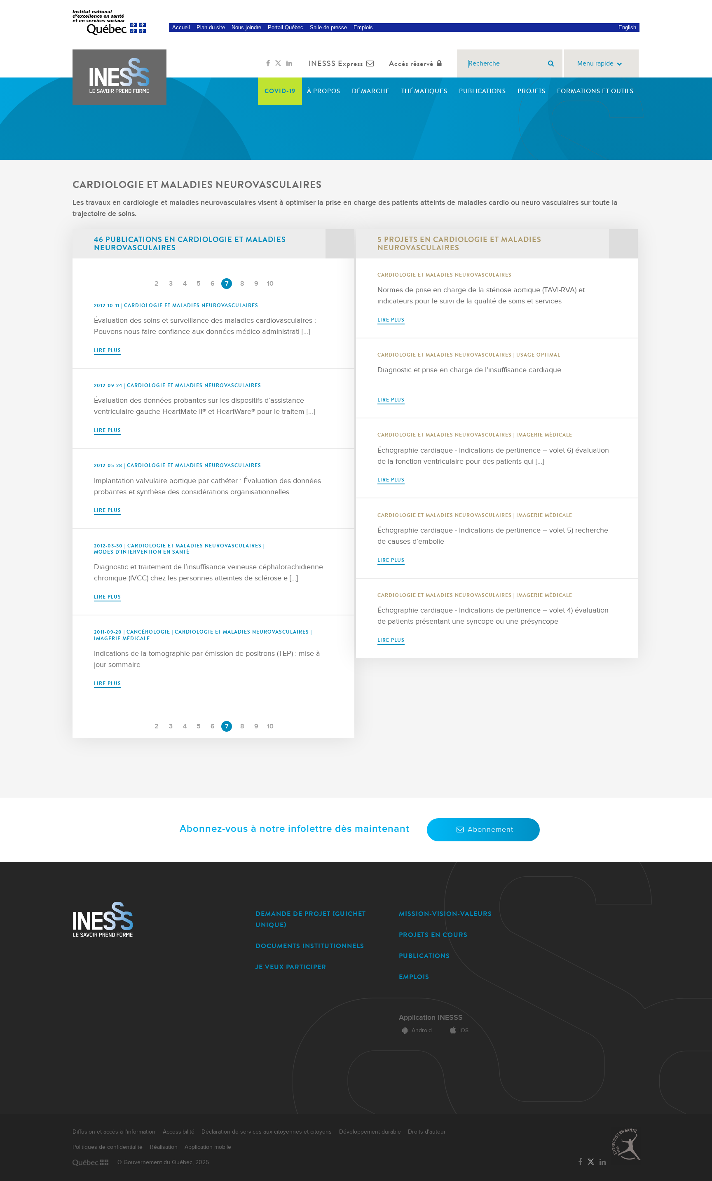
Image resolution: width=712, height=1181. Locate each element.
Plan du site (211, 27)
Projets (532, 91)
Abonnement (490, 829)
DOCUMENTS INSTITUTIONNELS (309, 946)
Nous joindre (246, 27)
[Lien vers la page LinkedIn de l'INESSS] (289, 63)
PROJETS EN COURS (433, 934)
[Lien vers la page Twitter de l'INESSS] (278, 63)
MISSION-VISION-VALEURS (445, 913)
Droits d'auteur (427, 1132)
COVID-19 (280, 91)
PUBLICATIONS (424, 955)
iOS (463, 1030)
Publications (482, 91)
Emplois (363, 27)
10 (270, 284)
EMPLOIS (414, 976)
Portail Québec (285, 27)
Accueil (181, 27)
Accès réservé (411, 63)
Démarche (371, 91)
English (627, 27)
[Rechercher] (551, 63)
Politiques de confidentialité (108, 1147)
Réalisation (164, 1147)
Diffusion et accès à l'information (114, 1132)
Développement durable (370, 1132)
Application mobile (208, 1147)
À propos (323, 91)
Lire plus (107, 350)
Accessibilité (178, 1132)
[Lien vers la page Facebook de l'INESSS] (268, 63)
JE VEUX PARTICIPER (290, 967)
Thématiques (424, 91)
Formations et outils (595, 91)
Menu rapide (595, 64)
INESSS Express (336, 63)
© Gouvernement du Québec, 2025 (163, 1162)
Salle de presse (328, 27)
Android (422, 1030)
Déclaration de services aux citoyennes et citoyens (266, 1132)
